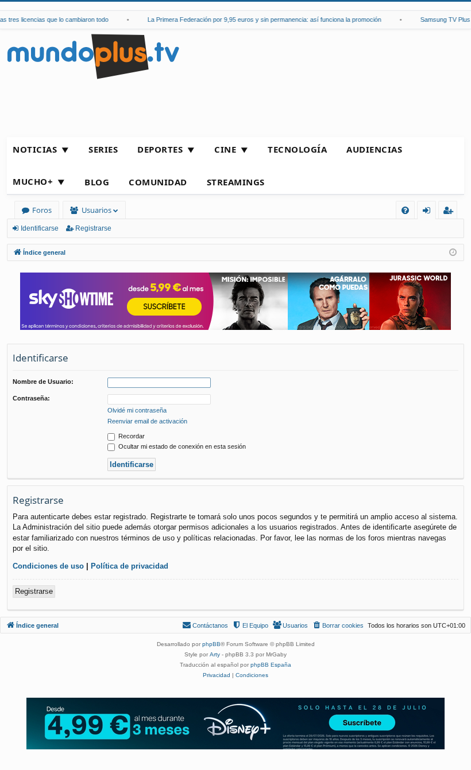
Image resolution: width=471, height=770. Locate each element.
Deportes (160, 149)
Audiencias (374, 149)
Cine (225, 149)
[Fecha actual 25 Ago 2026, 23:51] (453, 252)
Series (103, 149)
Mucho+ (33, 181)
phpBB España (270, 665)
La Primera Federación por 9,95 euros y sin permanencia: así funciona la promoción (258, 19)
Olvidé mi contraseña (137, 410)
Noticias (35, 149)
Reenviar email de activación (147, 421)
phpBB (211, 644)
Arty (215, 654)
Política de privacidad (129, 566)
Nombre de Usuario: (43, 381)
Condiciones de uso (48, 566)
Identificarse (40, 228)
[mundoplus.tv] (93, 56)
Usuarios (96, 210)
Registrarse (93, 228)
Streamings (236, 182)
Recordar (131, 436)
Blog (96, 182)
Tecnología (297, 149)
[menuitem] (405, 210)
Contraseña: (31, 398)
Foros (42, 210)
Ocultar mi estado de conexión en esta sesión (181, 446)
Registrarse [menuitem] (450, 212)
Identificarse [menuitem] (428, 212)
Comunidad (158, 182)
